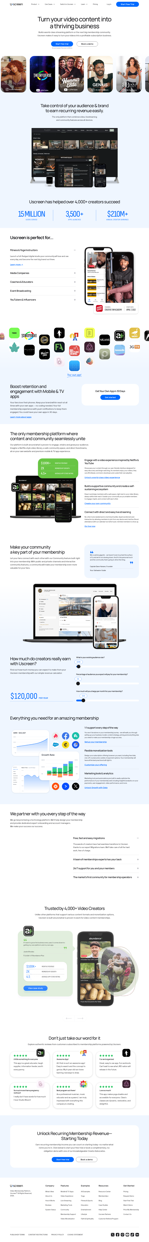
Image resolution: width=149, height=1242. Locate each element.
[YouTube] (127, 1234)
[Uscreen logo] (16, 1186)
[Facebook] (117, 1234)
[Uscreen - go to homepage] (16, 4)
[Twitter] (112, 1234)
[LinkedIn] (137, 1234)
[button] (80, 1018)
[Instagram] (122, 1234)
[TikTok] (132, 1234)
